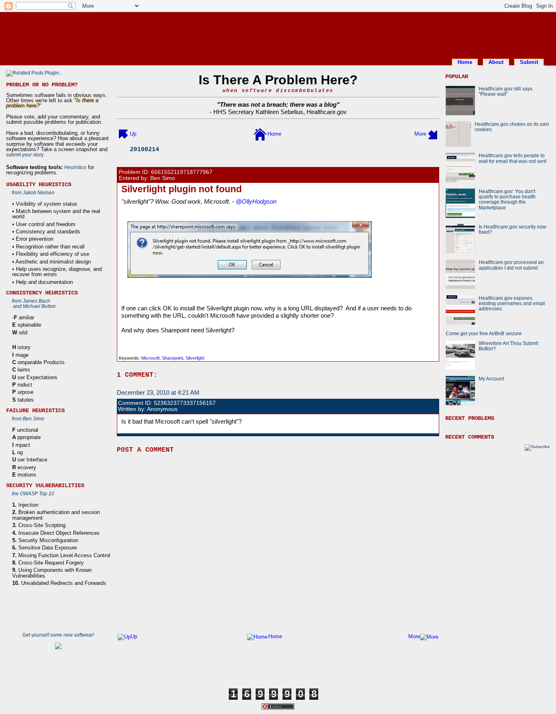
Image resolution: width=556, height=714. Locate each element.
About (495, 62)
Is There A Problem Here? (278, 79)
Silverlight (195, 358)
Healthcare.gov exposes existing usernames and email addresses (512, 303)
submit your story (25, 154)
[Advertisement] (278, 33)
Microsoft (150, 358)
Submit (529, 62)
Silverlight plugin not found (181, 189)
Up (133, 134)
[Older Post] (432, 134)
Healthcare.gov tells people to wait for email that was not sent (512, 158)
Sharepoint (172, 358)
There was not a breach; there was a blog (278, 104)
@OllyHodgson (256, 201)
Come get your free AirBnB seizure (484, 333)
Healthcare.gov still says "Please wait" (505, 91)
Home (464, 62)
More (420, 134)
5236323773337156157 (185, 403)
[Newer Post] (123, 134)
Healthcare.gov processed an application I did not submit (511, 264)
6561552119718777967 (181, 172)
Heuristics (75, 167)
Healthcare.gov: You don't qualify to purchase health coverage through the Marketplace (507, 199)
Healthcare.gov (326, 111)
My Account (491, 378)
